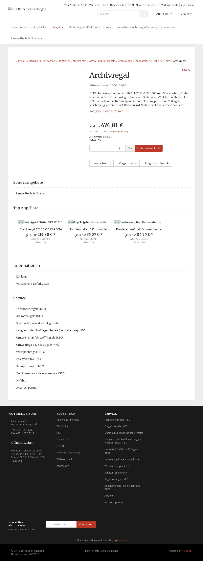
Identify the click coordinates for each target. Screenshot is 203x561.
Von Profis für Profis (75, 5)
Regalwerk (64, 61)
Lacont (186, 69)
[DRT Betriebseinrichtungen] (37, 10)
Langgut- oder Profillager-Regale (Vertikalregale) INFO (50, 330)
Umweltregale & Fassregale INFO (37, 344)
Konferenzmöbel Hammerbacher (139, 229)
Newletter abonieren (147, 5)
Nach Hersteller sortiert (42, 61)
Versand (123, 540)
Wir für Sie (95, 5)
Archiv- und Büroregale (102, 61)
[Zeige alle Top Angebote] (188, 208)
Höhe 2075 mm (161, 61)
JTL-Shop (187, 550)
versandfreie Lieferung (116, 131)
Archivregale (125, 61)
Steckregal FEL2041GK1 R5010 (41, 229)
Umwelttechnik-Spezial (25, 38)
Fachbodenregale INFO (31, 309)
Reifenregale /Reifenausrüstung (89, 27)
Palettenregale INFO (29, 359)
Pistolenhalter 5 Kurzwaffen (88, 229)
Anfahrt (21, 380)
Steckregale (79, 61)
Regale (57, 27)
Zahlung (21, 276)
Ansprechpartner (26, 387)
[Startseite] (14, 61)
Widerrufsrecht (169, 5)
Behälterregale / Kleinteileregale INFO (40, 373)
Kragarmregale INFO (29, 316)
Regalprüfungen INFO (30, 366)
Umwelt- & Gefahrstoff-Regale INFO (39, 337)
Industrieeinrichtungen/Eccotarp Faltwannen (145, 27)
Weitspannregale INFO (30, 352)
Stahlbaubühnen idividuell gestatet (38, 323)
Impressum (187, 5)
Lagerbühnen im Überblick (28, 27)
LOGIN (130, 5)
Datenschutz (117, 5)
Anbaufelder (143, 61)
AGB (105, 5)
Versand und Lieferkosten (32, 283)
